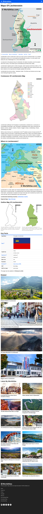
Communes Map (5, 54)
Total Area (3, 255)
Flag (29, 54)
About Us (2, 495)
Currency (3, 263)
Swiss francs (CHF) (17, 263)
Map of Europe (12, 199)
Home (2, 488)
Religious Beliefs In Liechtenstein (8, 300)
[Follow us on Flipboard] (2, 505)
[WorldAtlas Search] (41, 1)
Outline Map (20, 54)
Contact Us (3, 490)
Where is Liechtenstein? (13, 54)
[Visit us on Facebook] (4, 505)
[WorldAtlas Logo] (7, 1)
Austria (26, 196)
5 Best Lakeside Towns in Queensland (30, 395)
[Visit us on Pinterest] (8, 505)
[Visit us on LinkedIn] (10, 505)
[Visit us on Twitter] (6, 505)
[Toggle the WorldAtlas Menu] (1, 1)
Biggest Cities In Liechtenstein (8, 378)
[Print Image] (38, 9)
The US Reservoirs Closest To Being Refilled (11, 427)
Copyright (2, 493)
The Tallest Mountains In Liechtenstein (9, 352)
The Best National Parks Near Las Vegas (10, 411)
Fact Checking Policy (4, 497)
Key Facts (25, 54)
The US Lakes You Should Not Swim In (30, 475)
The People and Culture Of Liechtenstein (10, 326)
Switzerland (21, 196)
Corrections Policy (4, 499)
